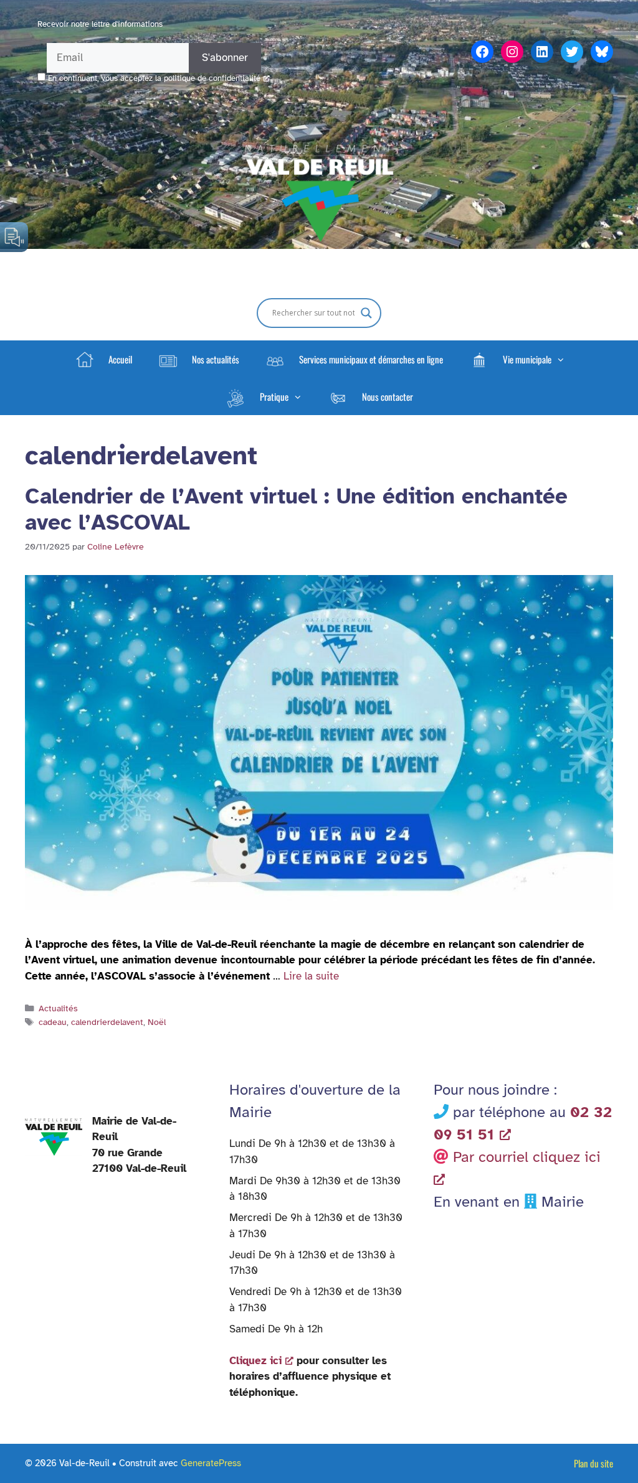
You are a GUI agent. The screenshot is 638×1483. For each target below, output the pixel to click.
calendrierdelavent (107, 1021)
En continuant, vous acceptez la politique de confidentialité (154, 78)
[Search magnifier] (366, 313)
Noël (157, 1021)
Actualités (58, 1008)
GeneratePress (211, 1463)
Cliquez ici (255, 1360)
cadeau (53, 1021)
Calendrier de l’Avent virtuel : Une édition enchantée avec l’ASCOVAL (296, 509)
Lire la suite (311, 976)
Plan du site (593, 1463)
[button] (516, 359)
